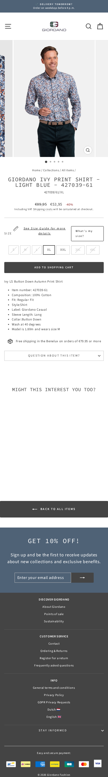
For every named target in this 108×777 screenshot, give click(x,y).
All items (68, 170)
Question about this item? (54, 356)
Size (48, 232)
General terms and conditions (54, 688)
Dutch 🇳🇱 (54, 710)
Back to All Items (57, 509)
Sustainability (54, 621)
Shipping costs (43, 209)
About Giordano (53, 607)
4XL (92, 249)
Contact (54, 644)
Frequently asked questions (54, 665)
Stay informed (53, 730)
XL (49, 249)
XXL (63, 249)
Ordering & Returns (54, 651)
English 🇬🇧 (54, 717)
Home (36, 170)
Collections (51, 170)
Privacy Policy (54, 695)
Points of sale (54, 614)
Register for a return (54, 658)
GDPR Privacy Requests (54, 702)
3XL (78, 249)
